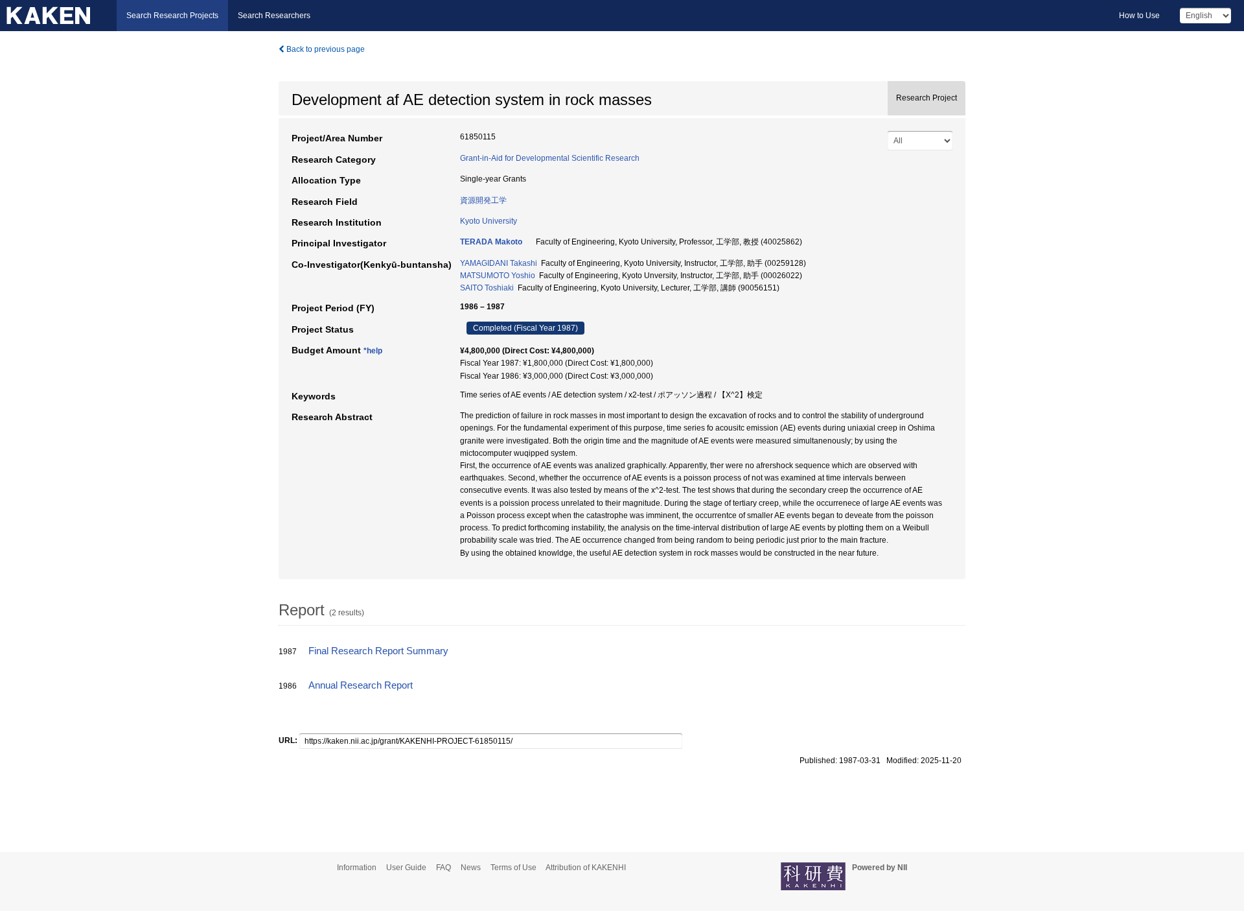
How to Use (1139, 15)
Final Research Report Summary (378, 651)
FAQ (443, 867)
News (471, 867)
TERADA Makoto (491, 241)
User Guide (406, 867)
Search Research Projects (172, 15)
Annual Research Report (360, 685)
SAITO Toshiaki (487, 287)
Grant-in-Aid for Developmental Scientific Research (549, 158)
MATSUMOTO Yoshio (497, 275)
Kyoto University (488, 221)
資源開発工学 (483, 200)
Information (356, 867)
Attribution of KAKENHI (586, 867)
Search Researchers (274, 15)
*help (372, 350)
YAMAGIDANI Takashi (498, 263)
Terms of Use (513, 867)
